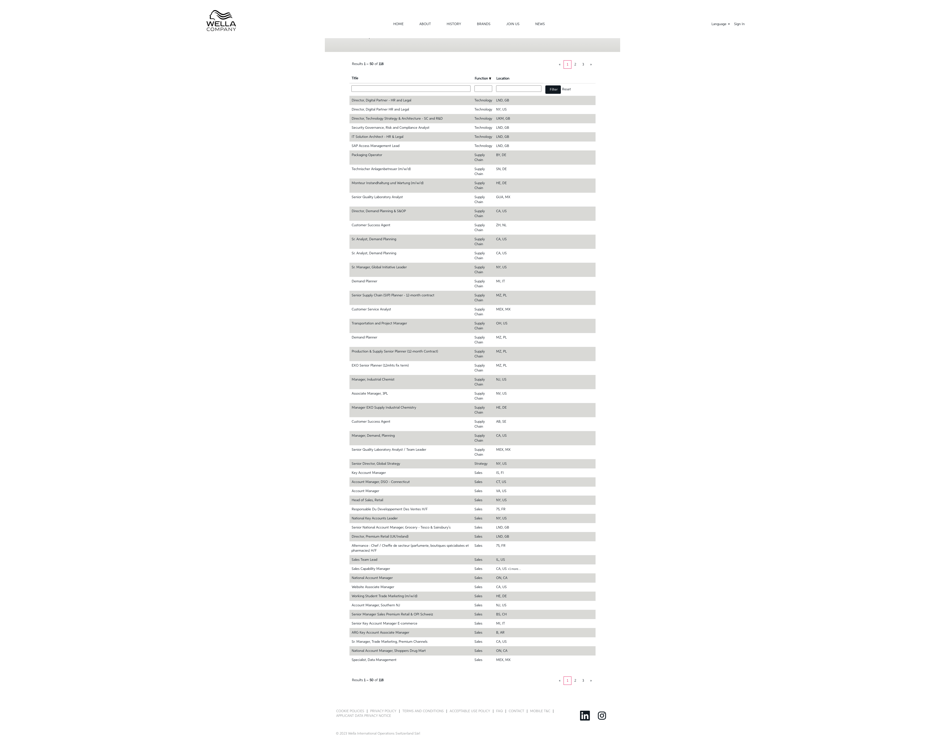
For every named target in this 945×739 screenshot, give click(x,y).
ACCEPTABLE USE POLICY (470, 711)
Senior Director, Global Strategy (376, 464)
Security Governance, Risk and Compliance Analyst (390, 127)
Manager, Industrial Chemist (373, 379)
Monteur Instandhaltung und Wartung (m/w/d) (388, 183)
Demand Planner (364, 281)
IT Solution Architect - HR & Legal (377, 137)
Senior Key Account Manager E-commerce (384, 623)
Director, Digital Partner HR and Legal (380, 109)
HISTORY (454, 24)
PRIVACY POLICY (383, 711)
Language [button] (719, 24)
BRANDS (483, 24)
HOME (398, 24)
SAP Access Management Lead (375, 146)
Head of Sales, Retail (367, 500)
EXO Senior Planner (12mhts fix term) (380, 365)
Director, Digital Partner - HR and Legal (381, 100)
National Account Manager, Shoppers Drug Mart (389, 651)
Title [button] (355, 78)
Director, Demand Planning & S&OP (379, 211)
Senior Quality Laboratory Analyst (377, 197)
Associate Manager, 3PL (370, 393)
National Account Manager (372, 578)
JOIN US (513, 24)
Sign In (739, 24)
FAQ (499, 711)
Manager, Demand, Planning (373, 435)
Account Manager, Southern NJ (376, 605)
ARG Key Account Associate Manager (380, 632)
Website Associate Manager (373, 587)
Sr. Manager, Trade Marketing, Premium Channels (389, 641)
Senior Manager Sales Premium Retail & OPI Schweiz (392, 614)
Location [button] (502, 78)
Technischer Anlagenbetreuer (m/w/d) (381, 169)
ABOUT (425, 24)
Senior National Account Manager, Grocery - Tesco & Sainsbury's (401, 527)
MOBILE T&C (540, 711)
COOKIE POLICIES (350, 711)
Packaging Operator (367, 155)
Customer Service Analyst (371, 309)
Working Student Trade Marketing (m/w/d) (384, 596)
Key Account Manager (369, 473)
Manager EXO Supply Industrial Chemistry (384, 407)
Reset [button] (566, 89)
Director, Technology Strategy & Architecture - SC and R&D (397, 118)
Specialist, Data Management (374, 660)
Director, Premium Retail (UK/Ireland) (380, 536)
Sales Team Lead (364, 560)
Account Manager (365, 491)
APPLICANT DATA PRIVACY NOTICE (363, 716)
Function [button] (482, 78)
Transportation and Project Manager (379, 323)
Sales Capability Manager (371, 569)
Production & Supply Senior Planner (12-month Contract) (395, 351)
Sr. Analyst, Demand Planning (374, 239)
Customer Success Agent (371, 225)
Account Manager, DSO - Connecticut (381, 482)
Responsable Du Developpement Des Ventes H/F (390, 509)
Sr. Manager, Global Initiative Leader (379, 267)
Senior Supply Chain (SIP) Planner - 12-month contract (393, 295)
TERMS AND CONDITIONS (423, 711)
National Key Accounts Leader (375, 518)
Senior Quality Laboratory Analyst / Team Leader (389, 449)
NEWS (540, 24)
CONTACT (516, 711)
